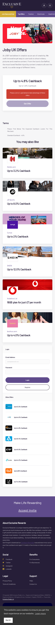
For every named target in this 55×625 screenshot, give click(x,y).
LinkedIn (8, 569)
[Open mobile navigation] (50, 5)
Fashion (31, 14)
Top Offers (21, 14)
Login (27, 380)
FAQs (31, 581)
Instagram (9, 566)
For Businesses (35, 562)
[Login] (44, 5)
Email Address (10, 357)
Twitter (8, 562)
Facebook (9, 559)
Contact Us (33, 584)
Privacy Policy (7, 581)
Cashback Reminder (27, 542)
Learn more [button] (40, 613)
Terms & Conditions (9, 584)
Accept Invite (27, 510)
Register (27, 387)
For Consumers (35, 559)
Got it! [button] (8, 620)
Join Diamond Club (8, 14)
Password (8, 367)
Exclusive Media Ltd (8, 599)
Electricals (41, 14)
